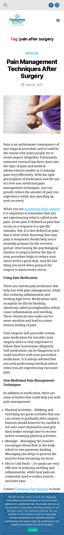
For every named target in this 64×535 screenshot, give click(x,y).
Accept (33, 529)
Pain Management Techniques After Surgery (32, 69)
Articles (31, 53)
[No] (59, 514)
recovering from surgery (42, 209)
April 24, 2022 (34, 84)
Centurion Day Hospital (32, 489)
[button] (58, 20)
